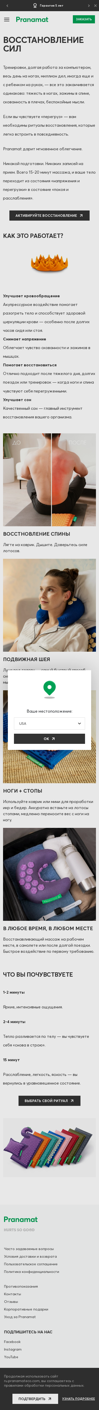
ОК (46, 738)
